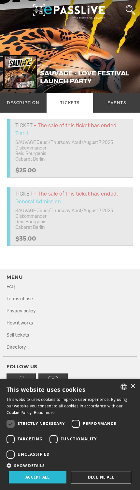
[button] (70, 465)
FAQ (11, 287)
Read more (44, 412)
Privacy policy (21, 311)
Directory (16, 347)
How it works (20, 323)
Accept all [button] (37, 477)
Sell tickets (18, 335)
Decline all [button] (101, 477)
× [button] (132, 386)
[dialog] (70, 434)
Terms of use (20, 299)
